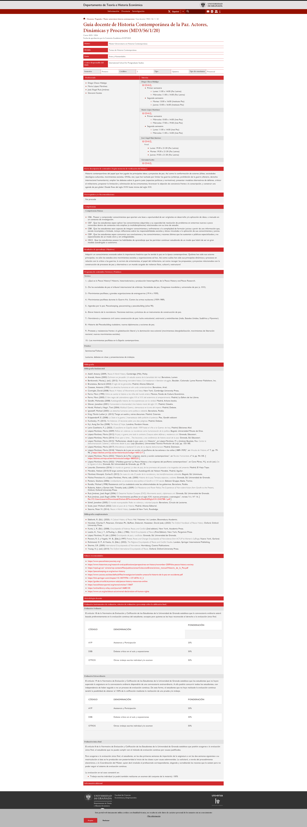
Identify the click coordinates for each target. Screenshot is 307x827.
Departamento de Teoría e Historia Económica (112, 4)
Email (148, 85)
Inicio (84, 19)
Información (113, 11)
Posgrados (98, 19)
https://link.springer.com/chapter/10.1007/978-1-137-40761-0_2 (116, 578)
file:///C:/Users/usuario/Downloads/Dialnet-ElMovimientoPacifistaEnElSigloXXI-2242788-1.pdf (129, 499)
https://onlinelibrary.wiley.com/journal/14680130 (109, 588)
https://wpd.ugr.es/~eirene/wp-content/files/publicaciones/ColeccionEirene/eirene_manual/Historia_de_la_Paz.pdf (138, 568)
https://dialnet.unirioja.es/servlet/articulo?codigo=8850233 (113, 458)
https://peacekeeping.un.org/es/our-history (106, 571)
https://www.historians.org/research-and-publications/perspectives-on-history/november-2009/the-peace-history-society (141, 564)
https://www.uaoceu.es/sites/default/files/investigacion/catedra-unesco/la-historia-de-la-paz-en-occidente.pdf (135, 574)
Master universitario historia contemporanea (118, 19)
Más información (154, 816)
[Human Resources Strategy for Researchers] (217, 802)
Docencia (125, 11)
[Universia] (217, 795)
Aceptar (90, 820)
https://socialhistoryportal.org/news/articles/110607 (110, 584)
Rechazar (106, 820)
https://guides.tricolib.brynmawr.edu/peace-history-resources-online (118, 581)
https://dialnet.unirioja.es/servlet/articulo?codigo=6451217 (117, 452)
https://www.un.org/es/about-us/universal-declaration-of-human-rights (118, 591)
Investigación (138, 11)
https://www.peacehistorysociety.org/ (104, 561)
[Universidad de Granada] (211, 5)
